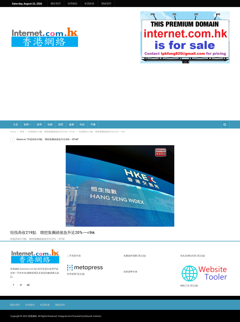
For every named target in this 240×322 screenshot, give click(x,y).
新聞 (26, 124)
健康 (71, 124)
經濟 (39, 124)
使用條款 (72, 3)
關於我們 (56, 3)
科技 (82, 124)
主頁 (15, 124)
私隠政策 (89, 3)
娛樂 (50, 124)
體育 (60, 124)
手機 (92, 124)
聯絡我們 (106, 3)
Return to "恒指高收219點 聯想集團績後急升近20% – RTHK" (47, 139)
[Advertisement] (120, 89)
